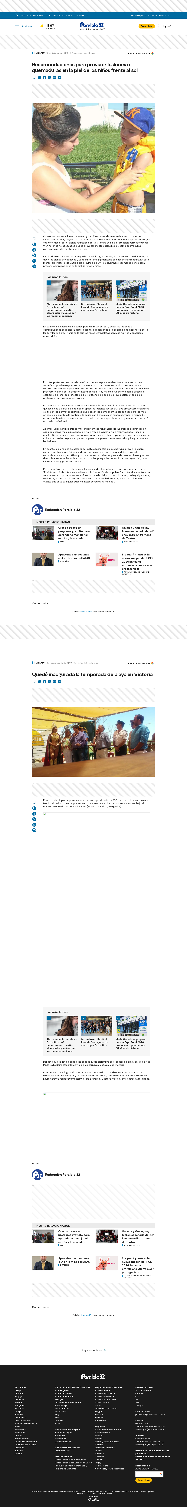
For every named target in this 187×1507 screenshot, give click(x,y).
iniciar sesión (86, 611)
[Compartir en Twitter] (49, 77)
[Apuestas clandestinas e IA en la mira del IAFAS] (43, 559)
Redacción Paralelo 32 (62, 510)
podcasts (67, 15)
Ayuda (109, 1493)
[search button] (17, 16)
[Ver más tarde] (34, 77)
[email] (54, 77)
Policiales (38, 15)
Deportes (26, 15)
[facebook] (44, 77)
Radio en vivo (165, 15)
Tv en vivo (152, 15)
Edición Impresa (138, 15)
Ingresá (167, 26)
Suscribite (147, 26)
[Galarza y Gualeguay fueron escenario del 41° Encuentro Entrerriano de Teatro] (107, 533)
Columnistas (81, 15)
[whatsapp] (39, 77)
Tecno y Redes (53, 15)
